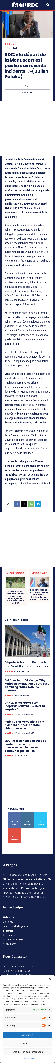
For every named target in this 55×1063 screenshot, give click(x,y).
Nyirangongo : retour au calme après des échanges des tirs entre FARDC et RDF (16, 597)
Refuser (27, 1043)
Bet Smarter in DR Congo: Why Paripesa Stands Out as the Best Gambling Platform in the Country (27, 685)
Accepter (27, 1035)
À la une (10, 44)
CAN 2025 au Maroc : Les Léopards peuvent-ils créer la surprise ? (25, 706)
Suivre (27, 813)
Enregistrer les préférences (27, 1051)
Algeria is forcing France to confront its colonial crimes (26, 664)
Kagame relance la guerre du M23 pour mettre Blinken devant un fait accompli (39, 595)
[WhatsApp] (31, 504)
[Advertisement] (27, 128)
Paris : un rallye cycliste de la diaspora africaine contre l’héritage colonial (24, 725)
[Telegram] (38, 504)
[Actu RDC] (26, 4)
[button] (50, 979)
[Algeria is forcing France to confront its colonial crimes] (27, 641)
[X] (24, 504)
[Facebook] (17, 504)
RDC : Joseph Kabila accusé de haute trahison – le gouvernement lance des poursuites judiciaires (25, 746)
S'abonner (14, 829)
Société (9, 671)
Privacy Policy (29, 1059)
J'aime (14, 813)
